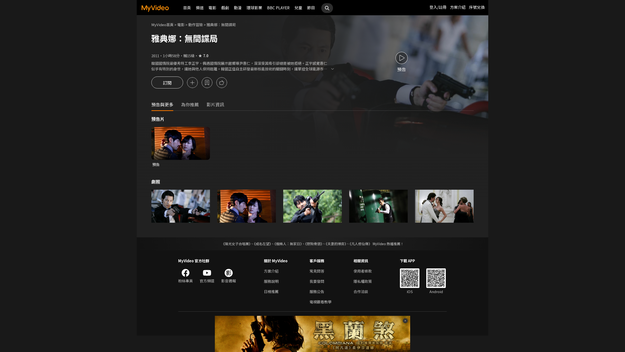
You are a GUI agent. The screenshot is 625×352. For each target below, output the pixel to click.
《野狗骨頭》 (313, 243)
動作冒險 (195, 24)
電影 (212, 8)
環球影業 (254, 8)
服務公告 (317, 291)
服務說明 (271, 281)
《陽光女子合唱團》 (235, 243)
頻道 (200, 8)
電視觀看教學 (321, 301)
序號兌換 (477, 7)
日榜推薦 (271, 291)
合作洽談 (361, 291)
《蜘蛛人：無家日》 (288, 243)
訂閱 (167, 82)
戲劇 (225, 8)
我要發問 (317, 281)
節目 (311, 8)
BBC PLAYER (278, 8)
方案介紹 (458, 7)
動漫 (238, 8)
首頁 (187, 8)
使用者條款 (363, 271)
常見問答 (317, 271)
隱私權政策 (363, 281)
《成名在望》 (262, 243)
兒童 (298, 8)
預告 (156, 164)
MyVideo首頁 (162, 24)
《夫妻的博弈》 (336, 243)
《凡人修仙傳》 (361, 243)
